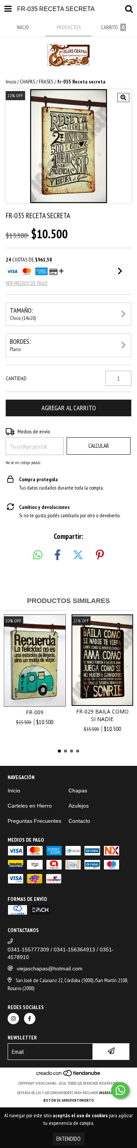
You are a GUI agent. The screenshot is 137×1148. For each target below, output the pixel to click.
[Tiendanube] (68, 1075)
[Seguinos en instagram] (13, 1018)
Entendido (68, 1138)
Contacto (79, 821)
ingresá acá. (109, 1092)
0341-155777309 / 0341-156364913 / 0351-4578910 (61, 953)
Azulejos (78, 806)
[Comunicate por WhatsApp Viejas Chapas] (120, 1090)
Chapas (77, 790)
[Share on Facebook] (57, 555)
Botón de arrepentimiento (68, 1100)
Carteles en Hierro (30, 806)
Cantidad (16, 378)
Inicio (11, 81)
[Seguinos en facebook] (29, 1018)
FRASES (46, 81)
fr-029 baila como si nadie (102, 715)
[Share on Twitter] (78, 555)
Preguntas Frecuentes (34, 821)
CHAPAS (27, 81)
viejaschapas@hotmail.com (50, 968)
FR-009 (34, 712)
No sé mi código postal (23, 462)
